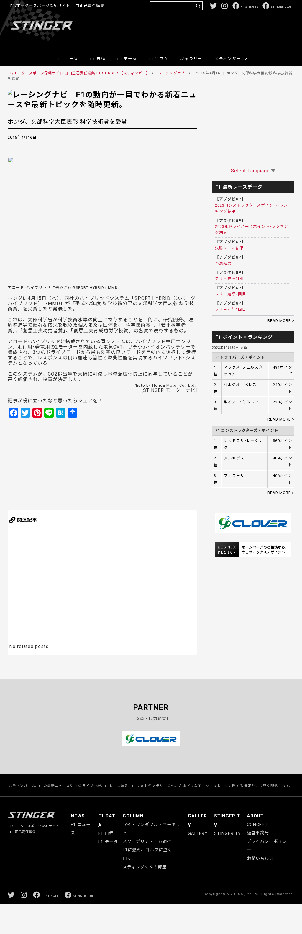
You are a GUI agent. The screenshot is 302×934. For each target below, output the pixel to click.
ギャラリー (191, 58)
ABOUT (255, 816)
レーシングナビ (171, 73)
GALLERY (198, 833)
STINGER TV (227, 833)
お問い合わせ (260, 858)
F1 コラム (158, 58)
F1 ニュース (66, 58)
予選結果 (223, 263)
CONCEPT (257, 824)
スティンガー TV (230, 58)
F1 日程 (97, 58)
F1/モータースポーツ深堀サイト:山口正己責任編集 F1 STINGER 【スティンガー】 (78, 73)
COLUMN (133, 816)
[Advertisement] (184, 30)
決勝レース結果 (229, 248)
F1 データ (127, 58)
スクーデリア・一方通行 (147, 841)
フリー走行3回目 (230, 279)
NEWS (78, 816)
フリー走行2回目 (230, 294)
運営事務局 (258, 832)
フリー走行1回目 (230, 309)
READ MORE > (280, 320)
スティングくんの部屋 (145, 867)
